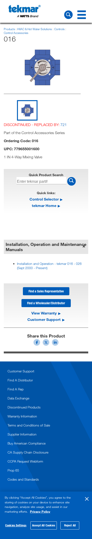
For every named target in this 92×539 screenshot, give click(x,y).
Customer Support (44, 319)
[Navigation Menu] (81, 14)
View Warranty (44, 313)
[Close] (86, 499)
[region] (46, 515)
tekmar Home (44, 205)
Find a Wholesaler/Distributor (46, 303)
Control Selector (44, 199)
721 (63, 124)
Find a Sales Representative (46, 291)
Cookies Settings (15, 525)
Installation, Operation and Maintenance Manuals (46, 247)
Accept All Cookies (43, 525)
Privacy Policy (40, 511)
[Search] (68, 14)
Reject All (70, 525)
